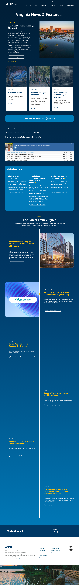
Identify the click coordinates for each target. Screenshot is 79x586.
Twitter (42, 557)
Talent (36, 5)
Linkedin (40, 557)
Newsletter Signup (43, 555)
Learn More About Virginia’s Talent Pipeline (53, 405)
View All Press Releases (12, 61)
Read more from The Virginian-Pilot (37, 204)
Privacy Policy (7, 558)
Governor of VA (54, 552)
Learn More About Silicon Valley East (17, 262)
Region (21, 128)
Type (14, 128)
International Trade (70, 5)
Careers (41, 552)
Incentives (61, 5)
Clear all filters (36, 132)
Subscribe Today (50, 118)
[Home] (11, 4)
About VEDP (42, 550)
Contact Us (42, 548)
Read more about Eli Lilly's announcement (16, 57)
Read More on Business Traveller (58, 192)
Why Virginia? (28, 5)
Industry (7, 128)
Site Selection (53, 5)
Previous (4, 89)
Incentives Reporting (55, 550)
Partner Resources (55, 548)
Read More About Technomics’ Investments (53, 310)
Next (75, 89)
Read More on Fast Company (14, 192)
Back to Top (70, 552)
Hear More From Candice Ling (50, 505)
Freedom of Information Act (17, 558)
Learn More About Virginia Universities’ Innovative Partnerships (21, 356)
